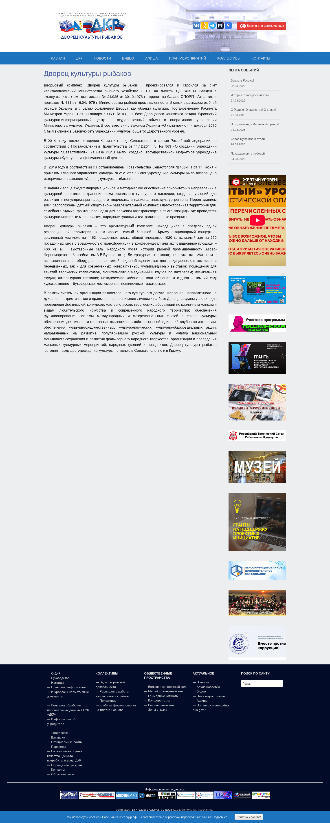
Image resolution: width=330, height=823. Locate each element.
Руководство (60, 678)
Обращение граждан (66, 765)
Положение (108, 700)
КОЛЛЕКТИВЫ (228, 58)
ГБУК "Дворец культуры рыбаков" (151, 809)
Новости (203, 682)
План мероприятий (211, 696)
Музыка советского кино (247, 153)
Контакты (57, 769)
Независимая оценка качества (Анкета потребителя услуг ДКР (64, 755)
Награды (57, 682)
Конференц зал (159, 700)
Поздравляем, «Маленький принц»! (255, 109)
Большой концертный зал (167, 686)
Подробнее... (221, 817)
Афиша (202, 700)
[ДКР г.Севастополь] (91, 26)
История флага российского (250, 80)
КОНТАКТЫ (261, 58)
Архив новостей (208, 687)
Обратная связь (62, 774)
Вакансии (58, 737)
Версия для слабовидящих (265, 25)
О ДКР (55, 673)
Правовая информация (68, 687)
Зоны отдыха (157, 709)
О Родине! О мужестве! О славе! (253, 95)
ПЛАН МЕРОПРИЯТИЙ (187, 58)
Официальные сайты (66, 742)
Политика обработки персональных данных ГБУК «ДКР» (68, 710)
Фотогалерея (59, 733)
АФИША (151, 58)
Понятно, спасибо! (249, 817)
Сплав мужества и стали (248, 124)
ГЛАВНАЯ (57, 58)
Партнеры (58, 746)
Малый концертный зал (165, 691)
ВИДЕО (128, 58)
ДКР (79, 58)
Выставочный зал (161, 705)
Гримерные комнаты (163, 696)
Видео (201, 691)
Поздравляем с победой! (248, 139)
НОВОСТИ (102, 58)
